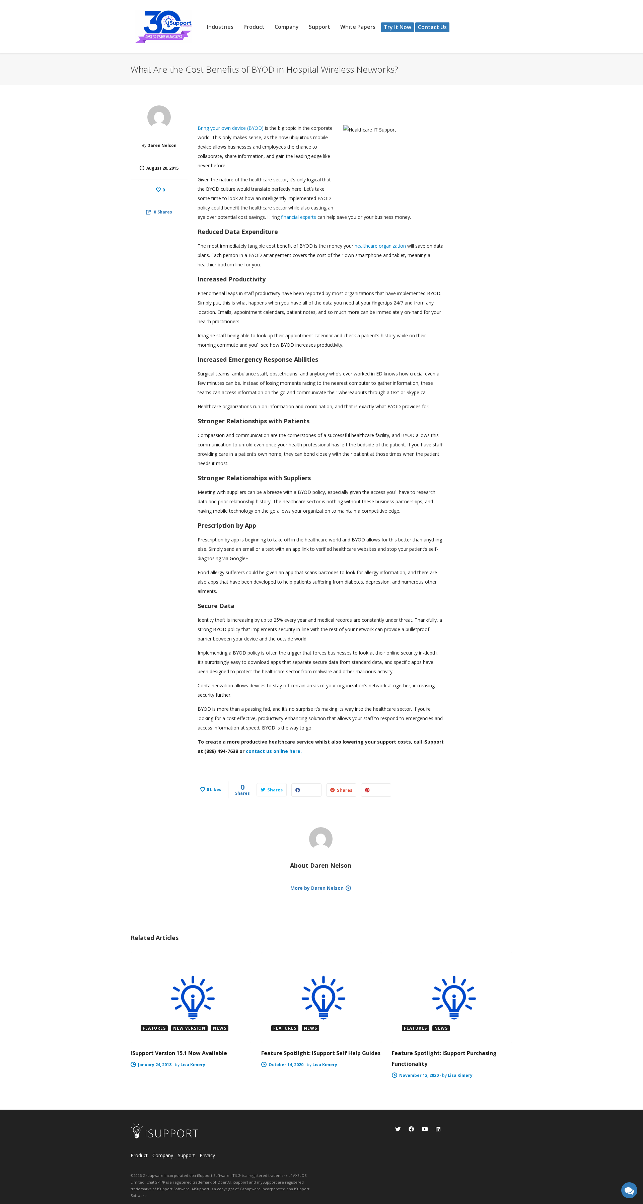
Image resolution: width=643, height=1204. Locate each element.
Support (186, 1155)
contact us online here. (274, 751)
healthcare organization (380, 246)
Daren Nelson (161, 145)
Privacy (207, 1155)
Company (162, 1155)
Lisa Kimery (193, 1064)
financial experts (298, 217)
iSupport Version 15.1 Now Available (179, 1053)
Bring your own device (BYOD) (231, 128)
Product (139, 1155)
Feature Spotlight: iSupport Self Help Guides (320, 1053)
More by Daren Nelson (317, 888)
